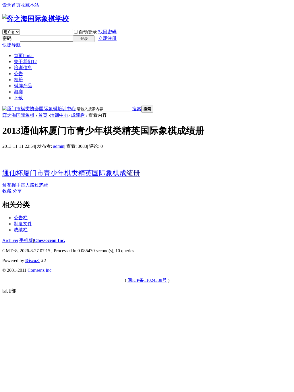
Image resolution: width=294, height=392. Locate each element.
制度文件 (23, 223)
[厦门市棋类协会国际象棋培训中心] (39, 108)
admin (58, 146)
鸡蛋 (43, 185)
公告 (18, 73)
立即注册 (107, 38)
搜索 (136, 108)
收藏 (6, 191)
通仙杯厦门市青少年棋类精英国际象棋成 (64, 173)
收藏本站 (30, 5)
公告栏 (21, 217)
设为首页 (11, 5)
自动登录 (88, 32)
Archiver (10, 240)
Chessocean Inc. (49, 240)
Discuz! (32, 260)
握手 (16, 185)
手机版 (26, 240)
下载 (18, 97)
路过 (34, 185)
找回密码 (107, 31)
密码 (6, 38)
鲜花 (6, 185)
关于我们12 (25, 61)
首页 (24, 55)
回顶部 (9, 290)
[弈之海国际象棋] (35, 18)
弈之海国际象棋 (18, 115)
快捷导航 (11, 44)
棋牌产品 (23, 85)
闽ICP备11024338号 (147, 280)
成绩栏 (78, 115)
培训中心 (59, 115)
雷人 (25, 185)
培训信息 (23, 67)
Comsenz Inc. (40, 270)
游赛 (18, 91)
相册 (18, 79)
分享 (17, 191)
